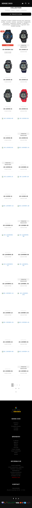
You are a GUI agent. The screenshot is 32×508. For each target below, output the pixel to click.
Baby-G (16, 442)
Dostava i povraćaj (16, 468)
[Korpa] (22, 3)
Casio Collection (16, 451)
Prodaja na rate (16, 475)
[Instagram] (16, 498)
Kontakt (16, 429)
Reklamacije (16, 470)
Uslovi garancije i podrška (16, 467)
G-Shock (16, 440)
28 (16, 388)
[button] (16, 14)
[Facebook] (13, 498)
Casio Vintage (16, 449)
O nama (16, 428)
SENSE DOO (7, 3)
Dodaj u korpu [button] (7, 40)
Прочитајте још (23, 39)
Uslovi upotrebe (16, 465)
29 (19, 388)
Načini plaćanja (16, 474)
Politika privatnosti (16, 472)
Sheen (16, 445)
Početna (16, 423)
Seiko (16, 452)
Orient (16, 454)
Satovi (16, 424)
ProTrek (16, 447)
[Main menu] (28, 3)
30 (16, 391)
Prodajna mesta (16, 426)
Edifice (16, 444)
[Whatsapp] (18, 498)
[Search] (25, 3)
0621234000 (16, 488)
